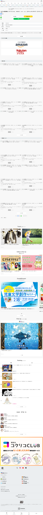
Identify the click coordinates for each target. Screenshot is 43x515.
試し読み (12, 84)
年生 (25, 3)
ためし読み (14, 16)
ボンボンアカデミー (3, 486)
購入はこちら (28, 16)
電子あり (9, 84)
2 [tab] (21, 313)
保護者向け (5, 217)
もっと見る (21, 406)
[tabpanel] (21, 338)
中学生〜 (2, 217)
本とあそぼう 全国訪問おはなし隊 (5, 491)
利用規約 (23, 494)
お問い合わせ (19, 494)
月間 (32, 362)
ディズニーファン (3, 488)
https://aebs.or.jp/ (3, 505)
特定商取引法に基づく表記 (21, 497)
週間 (11, 362)
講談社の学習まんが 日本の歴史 (5, 489)
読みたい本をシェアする (22, 18)
